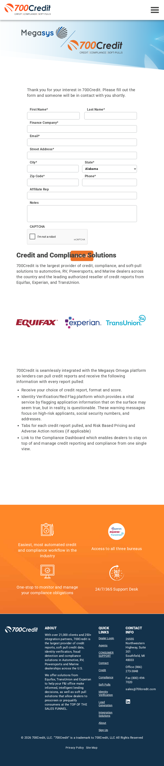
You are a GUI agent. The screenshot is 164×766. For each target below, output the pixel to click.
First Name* (39, 109)
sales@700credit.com (141, 689)
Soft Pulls (104, 684)
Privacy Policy (75, 747)
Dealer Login (106, 638)
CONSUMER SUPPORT (106, 654)
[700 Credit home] (28, 10)
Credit (102, 670)
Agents (103, 645)
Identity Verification (106, 693)
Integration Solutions (105, 714)
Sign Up (103, 730)
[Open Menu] (155, 10)
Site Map (91, 747)
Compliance (106, 677)
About (102, 722)
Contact (104, 663)
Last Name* (96, 109)
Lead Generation (105, 704)
